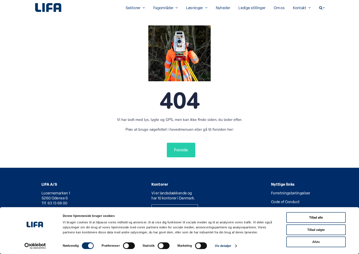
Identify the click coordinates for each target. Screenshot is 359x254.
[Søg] (320, 7)
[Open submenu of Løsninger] (205, 7)
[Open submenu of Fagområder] (175, 7)
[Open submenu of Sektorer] (143, 7)
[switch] (129, 245)
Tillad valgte (316, 229)
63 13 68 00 (58, 203)
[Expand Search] (323, 7)
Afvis (316, 242)
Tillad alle (316, 217)
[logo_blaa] (48, 5)
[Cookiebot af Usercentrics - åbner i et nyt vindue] (35, 246)
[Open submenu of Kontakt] (308, 7)
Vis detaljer (223, 246)
